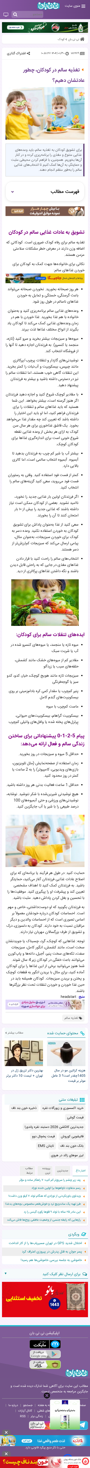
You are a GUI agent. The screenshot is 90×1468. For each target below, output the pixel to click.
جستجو (27, 1405)
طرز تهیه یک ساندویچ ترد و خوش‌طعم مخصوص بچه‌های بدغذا (43, 1204)
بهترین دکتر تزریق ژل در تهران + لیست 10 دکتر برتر (24, 1073)
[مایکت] (45, 1344)
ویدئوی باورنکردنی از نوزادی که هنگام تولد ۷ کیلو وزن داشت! (44, 1196)
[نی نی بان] (48, 6)
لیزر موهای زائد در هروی (67, 1155)
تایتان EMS (46, 1146)
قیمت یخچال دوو (43, 1136)
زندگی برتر (37, 1416)
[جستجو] (15, 14)
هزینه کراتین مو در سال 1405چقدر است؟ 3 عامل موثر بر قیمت (69, 1076)
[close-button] (47, 1395)
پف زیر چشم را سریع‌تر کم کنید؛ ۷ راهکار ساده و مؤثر (50, 1180)
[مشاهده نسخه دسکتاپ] (6, 15)
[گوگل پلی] (45, 1354)
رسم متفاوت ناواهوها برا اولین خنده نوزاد (56, 1188)
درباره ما (13, 1405)
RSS (23, 1416)
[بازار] (45, 1364)
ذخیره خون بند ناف (23, 1108)
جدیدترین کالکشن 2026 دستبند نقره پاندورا (54, 1127)
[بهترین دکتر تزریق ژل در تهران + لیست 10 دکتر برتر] (23, 1053)
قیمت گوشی (75, 1117)
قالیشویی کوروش (72, 1136)
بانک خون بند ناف (72, 1146)
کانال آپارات (25, 1410)
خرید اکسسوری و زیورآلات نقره (63, 1108)
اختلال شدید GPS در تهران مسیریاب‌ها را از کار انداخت (45, 1243)
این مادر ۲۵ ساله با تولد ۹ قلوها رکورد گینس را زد (52, 1212)
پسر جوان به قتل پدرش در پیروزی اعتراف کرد (52, 1251)
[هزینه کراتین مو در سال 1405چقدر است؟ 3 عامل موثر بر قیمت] (66, 1053)
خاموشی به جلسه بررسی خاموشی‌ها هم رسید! (51, 1260)
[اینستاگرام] (43, 1429)
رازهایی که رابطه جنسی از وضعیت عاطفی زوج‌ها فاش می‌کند (44, 1220)
